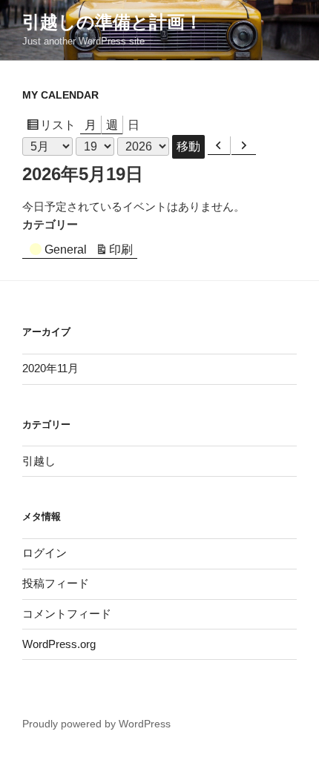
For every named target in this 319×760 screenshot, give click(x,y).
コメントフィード (66, 613)
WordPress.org (59, 644)
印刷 (123, 251)
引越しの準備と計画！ (112, 22)
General (66, 249)
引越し (39, 461)
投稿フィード (55, 583)
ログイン (44, 552)
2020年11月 (50, 368)
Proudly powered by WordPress (96, 724)
